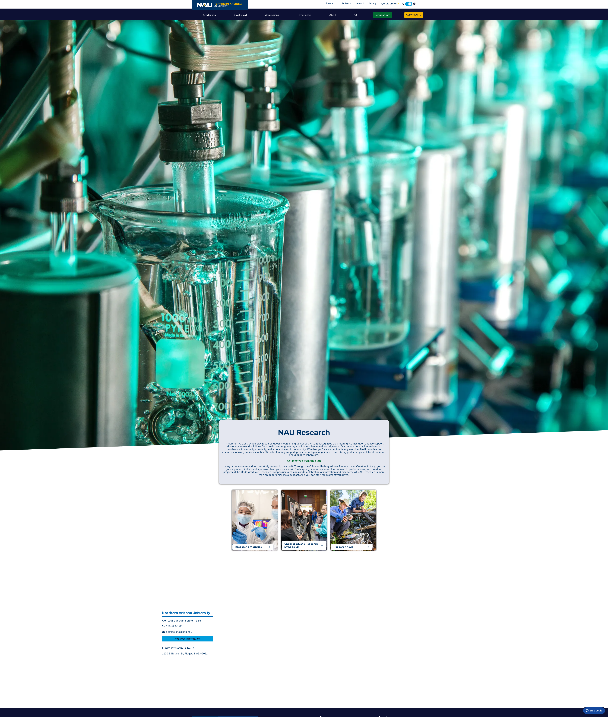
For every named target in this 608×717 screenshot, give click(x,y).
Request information (187, 638)
